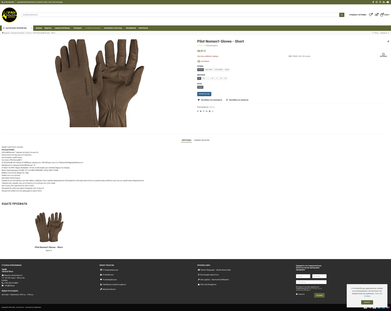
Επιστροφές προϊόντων (209, 275)
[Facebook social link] (198, 111)
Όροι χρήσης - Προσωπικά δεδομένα (214, 280)
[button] (370, 15)
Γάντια (211, 107)
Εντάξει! (367, 302)
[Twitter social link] (201, 111)
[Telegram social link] (210, 111)
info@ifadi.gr (10, 286)
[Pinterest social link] (203, 111)
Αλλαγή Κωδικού (109, 289)
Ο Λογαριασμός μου (110, 270)
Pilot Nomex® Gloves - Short (49, 247)
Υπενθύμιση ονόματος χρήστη (114, 284)
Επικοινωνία (9, 2)
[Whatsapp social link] (213, 111)
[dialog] (367, 295)
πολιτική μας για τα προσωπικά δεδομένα (309, 289)
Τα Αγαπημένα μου (110, 280)
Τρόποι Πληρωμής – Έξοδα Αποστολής (216, 270)
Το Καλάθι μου (108, 275)
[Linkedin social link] (207, 111)
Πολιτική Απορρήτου (208, 284)
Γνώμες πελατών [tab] (201, 140)
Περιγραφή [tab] (186, 140)
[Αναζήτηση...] (341, 15)
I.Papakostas (37, 307)
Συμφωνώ (301, 294)
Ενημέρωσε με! (204, 94)
